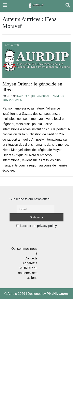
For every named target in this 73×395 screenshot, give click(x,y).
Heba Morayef (41, 96)
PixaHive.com (57, 293)
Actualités (12, 45)
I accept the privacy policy (38, 226)
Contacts (31, 258)
